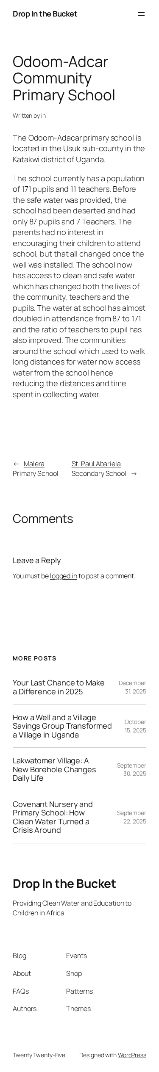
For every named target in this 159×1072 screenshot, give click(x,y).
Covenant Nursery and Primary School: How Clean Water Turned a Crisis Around (53, 817)
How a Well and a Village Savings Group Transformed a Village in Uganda (62, 726)
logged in (63, 575)
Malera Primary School (36, 468)
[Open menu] (141, 14)
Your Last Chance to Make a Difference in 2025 (59, 687)
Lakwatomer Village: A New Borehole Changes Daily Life (54, 769)
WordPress (132, 1055)
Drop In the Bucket (45, 13)
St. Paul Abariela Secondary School (99, 468)
